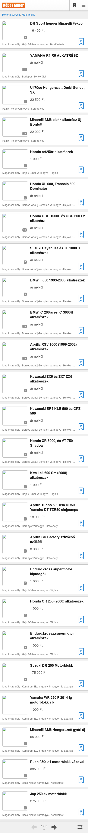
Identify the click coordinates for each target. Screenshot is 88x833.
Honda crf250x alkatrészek (51, 151)
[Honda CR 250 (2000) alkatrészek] (15, 615)
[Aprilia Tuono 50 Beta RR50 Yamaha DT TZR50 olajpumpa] (15, 519)
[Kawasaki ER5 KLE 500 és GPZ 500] (15, 422)
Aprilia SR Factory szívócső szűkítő (52, 539)
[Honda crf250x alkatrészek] (15, 166)
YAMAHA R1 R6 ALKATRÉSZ (54, 55)
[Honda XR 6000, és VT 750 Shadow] (15, 454)
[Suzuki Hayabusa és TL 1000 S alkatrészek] (15, 262)
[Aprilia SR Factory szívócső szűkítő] (15, 551)
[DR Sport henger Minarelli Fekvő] (15, 37)
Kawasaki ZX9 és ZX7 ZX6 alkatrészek (51, 379)
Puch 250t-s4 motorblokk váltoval (57, 761)
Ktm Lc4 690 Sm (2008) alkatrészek (48, 475)
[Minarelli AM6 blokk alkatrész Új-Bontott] (15, 133)
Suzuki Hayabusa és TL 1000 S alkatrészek (55, 250)
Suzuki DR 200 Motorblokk (51, 665)
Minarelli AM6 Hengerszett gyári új (57, 729)
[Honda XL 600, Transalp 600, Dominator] (15, 198)
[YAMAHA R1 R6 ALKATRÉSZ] (15, 69)
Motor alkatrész (11, 14)
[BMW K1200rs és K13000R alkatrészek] (15, 326)
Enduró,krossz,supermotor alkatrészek (52, 635)
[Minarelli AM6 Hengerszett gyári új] (15, 743)
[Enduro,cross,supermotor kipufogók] (15, 583)
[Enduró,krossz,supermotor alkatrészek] (15, 647)
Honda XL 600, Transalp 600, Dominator (53, 186)
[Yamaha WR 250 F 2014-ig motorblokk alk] (15, 711)
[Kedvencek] (74, 5)
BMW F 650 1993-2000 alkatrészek (57, 280)
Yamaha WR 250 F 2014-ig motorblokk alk (51, 700)
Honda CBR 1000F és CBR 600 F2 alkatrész (57, 218)
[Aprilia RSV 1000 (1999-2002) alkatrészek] (15, 358)
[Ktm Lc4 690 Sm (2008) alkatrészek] (15, 487)
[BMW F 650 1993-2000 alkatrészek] (15, 294)
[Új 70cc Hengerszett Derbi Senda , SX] (15, 101)
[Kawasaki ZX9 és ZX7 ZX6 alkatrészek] (15, 390)
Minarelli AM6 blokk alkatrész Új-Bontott (56, 122)
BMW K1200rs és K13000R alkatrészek (51, 314)
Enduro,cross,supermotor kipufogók (51, 571)
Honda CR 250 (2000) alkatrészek (57, 601)
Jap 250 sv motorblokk (48, 793)
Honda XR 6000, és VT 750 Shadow (51, 443)
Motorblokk (28, 14)
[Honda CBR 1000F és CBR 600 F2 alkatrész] (15, 230)
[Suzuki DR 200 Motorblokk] (15, 679)
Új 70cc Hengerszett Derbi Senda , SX (57, 90)
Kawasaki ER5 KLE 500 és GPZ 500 (55, 411)
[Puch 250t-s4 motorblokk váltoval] (15, 776)
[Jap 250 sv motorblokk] (15, 808)
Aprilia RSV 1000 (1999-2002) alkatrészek (53, 346)
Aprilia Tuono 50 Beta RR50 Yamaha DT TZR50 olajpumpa (54, 507)
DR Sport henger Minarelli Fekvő (56, 23)
